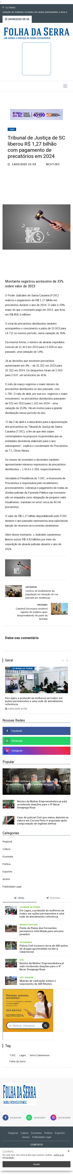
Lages (22, 1055)
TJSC (11, 129)
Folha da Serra (17, 1061)
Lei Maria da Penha (22, 668)
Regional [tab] (55, 898)
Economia (8, 856)
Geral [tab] (21, 898)
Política (7, 864)
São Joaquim (26, 977)
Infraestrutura (29, 925)
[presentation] (62, 660)
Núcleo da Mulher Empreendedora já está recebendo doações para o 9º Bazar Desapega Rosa (42, 804)
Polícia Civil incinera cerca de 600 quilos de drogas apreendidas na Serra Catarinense (36, 782)
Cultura (6, 849)
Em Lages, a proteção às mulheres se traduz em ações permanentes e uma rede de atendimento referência (34, 701)
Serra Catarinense (40, 1055)
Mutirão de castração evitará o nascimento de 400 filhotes (38, 982)
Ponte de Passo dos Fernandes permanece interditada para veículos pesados (41, 931)
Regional (7, 841)
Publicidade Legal (12, 886)
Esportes (7, 871)
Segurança (26, 942)
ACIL (22, 960)
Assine (6, 879)
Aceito (36, 1164)
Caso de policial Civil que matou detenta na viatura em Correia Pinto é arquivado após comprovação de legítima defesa (42, 821)
